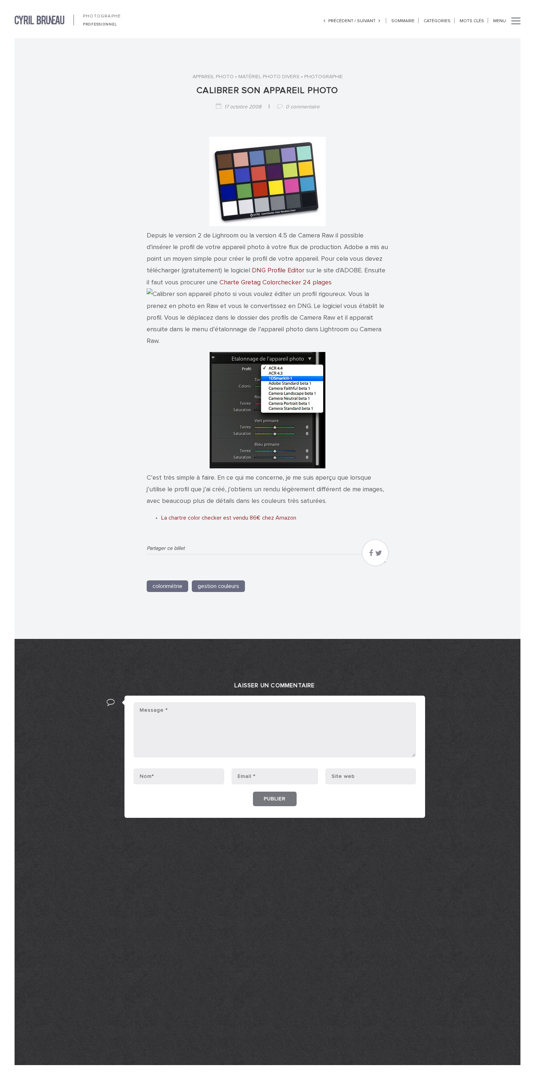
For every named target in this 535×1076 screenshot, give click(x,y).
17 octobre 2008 (243, 106)
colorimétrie (167, 586)
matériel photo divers (269, 76)
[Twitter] (378, 554)
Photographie (323, 76)
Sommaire (403, 21)
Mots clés (472, 21)
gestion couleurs (218, 586)
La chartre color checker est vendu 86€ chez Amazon (228, 518)
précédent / (342, 21)
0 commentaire (303, 106)
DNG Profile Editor (279, 270)
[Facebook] (371, 554)
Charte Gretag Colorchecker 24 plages (275, 282)
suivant (367, 21)
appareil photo (213, 76)
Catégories (437, 21)
